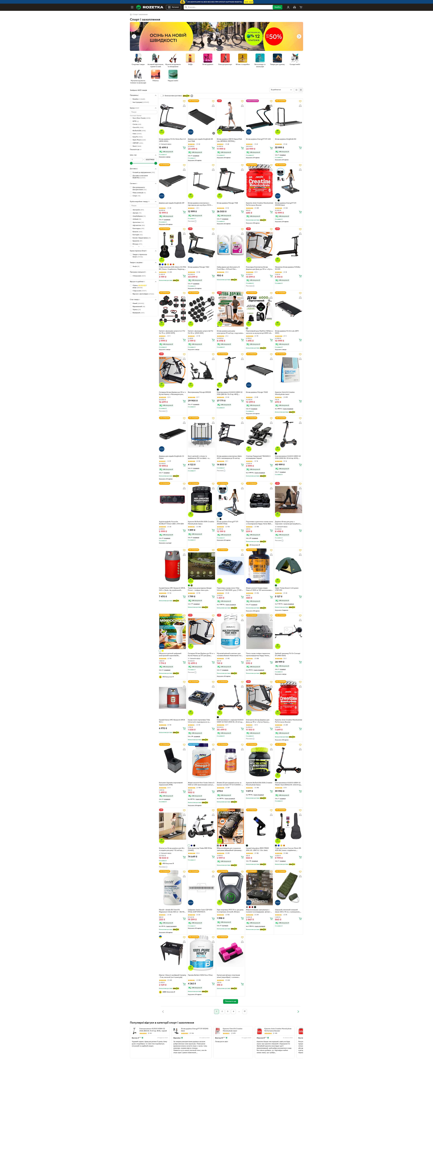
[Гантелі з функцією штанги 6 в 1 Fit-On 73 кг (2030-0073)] (172, 309)
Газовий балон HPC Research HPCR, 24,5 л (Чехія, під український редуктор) (172, 589)
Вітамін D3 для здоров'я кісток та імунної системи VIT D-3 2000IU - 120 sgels (229, 784)
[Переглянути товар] (276, 200)
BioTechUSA (139, 130)
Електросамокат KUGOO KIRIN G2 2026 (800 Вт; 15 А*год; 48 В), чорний (229, 394)
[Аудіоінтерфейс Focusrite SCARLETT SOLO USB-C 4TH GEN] (172, 499)
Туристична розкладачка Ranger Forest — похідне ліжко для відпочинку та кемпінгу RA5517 (200, 589)
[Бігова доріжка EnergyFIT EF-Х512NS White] (230, 499)
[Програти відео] (213, 133)
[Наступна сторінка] (298, 1011)
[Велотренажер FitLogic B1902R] (201, 370)
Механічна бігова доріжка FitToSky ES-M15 (287, 268)
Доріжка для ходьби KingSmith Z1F (171, 203)
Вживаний (138, 312)
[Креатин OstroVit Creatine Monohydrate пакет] (288, 370)
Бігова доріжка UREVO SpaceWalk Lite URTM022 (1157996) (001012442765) (229, 140)
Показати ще (134, 149)
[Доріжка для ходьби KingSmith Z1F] (172, 181)
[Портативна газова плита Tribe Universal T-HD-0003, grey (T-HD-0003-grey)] (230, 566)
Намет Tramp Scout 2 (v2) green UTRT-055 (286, 589)
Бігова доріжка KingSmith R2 (285, 139)
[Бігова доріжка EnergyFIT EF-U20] (259, 117)
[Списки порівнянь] (294, 7)
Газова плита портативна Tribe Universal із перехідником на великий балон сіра (199, 721)
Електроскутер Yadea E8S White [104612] (200, 849)
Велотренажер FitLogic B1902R (199, 392)
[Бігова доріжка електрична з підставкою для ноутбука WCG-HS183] (201, 181)
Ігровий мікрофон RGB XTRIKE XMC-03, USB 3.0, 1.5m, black (257, 849)
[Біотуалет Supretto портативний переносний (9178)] (172, 760)
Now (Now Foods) (141, 118)
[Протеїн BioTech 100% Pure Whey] (201, 953)
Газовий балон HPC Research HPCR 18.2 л (172, 721)
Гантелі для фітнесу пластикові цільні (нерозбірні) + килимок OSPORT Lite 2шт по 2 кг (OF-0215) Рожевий (230, 977)
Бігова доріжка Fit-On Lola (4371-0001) (287, 332)
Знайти (277, 7)
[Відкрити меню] (132, 7)
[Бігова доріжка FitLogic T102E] (259, 370)
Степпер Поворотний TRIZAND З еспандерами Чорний (258, 457)
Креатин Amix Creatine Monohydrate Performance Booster (259, 204)
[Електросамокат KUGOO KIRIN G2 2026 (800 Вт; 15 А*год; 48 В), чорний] (230, 370)
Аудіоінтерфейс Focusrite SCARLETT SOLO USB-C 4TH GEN (171, 523)
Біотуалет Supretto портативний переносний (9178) (171, 784)
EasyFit (138, 137)
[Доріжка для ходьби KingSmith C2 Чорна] (172, 434)
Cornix (137, 124)
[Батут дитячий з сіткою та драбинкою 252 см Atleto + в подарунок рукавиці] (201, 434)
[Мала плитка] (301, 90)
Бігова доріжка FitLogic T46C (198, 267)
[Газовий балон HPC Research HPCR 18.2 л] (172, 697)
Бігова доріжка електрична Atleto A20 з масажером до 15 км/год (229, 457)
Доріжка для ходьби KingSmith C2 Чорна (171, 457)
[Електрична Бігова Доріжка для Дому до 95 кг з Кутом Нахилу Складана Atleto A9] (259, 697)
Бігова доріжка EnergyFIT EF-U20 (258, 139)
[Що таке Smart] (192, 96)
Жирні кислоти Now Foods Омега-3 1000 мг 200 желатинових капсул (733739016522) (201, 784)
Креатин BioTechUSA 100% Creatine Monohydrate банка (201, 523)
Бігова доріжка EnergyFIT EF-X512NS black (286, 204)
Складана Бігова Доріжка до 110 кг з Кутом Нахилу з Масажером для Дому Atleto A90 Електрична (172, 394)
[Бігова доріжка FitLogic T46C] (201, 245)
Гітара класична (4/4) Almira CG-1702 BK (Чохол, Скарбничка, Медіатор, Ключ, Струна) (172, 268)
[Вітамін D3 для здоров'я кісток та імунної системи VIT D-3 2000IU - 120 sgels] (230, 760)
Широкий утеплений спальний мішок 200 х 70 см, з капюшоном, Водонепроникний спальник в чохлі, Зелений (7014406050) (288, 911)
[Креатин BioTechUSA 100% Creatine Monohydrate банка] (201, 499)
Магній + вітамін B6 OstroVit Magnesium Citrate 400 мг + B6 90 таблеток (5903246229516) (171, 911)
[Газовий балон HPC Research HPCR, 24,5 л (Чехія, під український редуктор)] (172, 566)
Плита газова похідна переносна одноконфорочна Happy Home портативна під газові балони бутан (259, 655)
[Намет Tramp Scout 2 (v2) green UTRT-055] (288, 566)
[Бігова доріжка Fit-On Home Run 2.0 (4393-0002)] (172, 117)
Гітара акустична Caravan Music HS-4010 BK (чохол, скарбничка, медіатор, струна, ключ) (288, 850)
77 (244, 1011)
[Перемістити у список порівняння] (184, 106)
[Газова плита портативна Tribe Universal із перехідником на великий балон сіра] (201, 697)
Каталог (175, 7)
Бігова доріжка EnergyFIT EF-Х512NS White (228, 523)
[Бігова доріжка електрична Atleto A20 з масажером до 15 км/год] (230, 434)
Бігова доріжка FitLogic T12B (227, 203)
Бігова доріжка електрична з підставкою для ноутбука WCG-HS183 (199, 204)
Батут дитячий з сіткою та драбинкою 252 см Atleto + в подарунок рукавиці (198, 458)
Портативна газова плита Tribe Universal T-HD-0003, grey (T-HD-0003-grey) (229, 589)
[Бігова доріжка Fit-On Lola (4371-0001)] (288, 309)
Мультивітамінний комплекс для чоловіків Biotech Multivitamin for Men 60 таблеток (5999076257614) (229, 655)
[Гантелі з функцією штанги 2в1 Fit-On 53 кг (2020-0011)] (201, 309)
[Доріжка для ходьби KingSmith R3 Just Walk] (201, 117)
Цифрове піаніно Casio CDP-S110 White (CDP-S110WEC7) (200, 911)
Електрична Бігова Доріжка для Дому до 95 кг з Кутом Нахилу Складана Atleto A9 (257, 721)
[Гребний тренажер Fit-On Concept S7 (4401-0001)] (288, 631)
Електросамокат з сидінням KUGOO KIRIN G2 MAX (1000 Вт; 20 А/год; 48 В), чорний (230, 721)
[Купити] (184, 148)
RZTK (136, 121)
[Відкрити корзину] (301, 7)
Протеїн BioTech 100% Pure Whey (200, 975)
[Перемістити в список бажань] (184, 101)
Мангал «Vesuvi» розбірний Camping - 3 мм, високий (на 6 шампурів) (172, 976)
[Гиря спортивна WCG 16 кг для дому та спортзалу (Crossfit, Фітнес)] (230, 887)
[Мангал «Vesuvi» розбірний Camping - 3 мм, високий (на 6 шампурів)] (172, 953)
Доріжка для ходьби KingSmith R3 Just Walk (200, 140)
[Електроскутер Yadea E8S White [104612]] (201, 826)
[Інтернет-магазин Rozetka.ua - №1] (149, 7)
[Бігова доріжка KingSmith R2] (288, 117)
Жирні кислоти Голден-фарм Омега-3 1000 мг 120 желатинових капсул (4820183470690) (258, 589)
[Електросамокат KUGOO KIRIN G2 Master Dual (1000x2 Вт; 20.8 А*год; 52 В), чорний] (288, 760)
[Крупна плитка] (296, 90)
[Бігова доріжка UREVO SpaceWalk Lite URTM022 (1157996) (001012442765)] (230, 117)
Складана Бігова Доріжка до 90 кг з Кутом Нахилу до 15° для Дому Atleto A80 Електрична (201, 655)
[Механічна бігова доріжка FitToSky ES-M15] (288, 245)
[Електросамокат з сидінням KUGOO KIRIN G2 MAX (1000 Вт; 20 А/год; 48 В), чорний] (230, 697)
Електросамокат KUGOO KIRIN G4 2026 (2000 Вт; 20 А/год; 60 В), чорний (288, 458)
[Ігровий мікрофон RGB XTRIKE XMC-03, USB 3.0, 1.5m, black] (259, 826)
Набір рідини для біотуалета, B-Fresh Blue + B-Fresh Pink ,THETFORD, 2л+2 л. (228, 268)
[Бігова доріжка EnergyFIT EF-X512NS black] (288, 181)
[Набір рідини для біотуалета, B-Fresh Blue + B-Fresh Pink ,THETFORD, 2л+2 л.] (230, 245)
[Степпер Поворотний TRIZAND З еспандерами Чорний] (259, 434)
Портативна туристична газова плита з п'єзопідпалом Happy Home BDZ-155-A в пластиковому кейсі (259, 523)
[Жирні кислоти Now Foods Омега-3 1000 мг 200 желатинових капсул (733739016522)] (201, 760)
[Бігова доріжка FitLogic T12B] (230, 181)
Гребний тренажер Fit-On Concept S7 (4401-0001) (287, 654)
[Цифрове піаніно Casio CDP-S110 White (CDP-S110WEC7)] (201, 887)
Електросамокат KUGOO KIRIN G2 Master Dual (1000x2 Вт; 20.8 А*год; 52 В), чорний (288, 784)
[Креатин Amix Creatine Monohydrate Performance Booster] (259, 181)
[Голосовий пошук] (270, 7)
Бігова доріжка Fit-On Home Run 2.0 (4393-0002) (172, 140)
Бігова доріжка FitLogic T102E (257, 392)
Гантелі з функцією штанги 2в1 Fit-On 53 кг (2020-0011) (200, 332)
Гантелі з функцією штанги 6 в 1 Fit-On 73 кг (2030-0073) (172, 332)
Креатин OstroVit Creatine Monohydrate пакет (285, 393)
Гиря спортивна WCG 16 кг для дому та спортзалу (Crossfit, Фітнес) (230, 911)
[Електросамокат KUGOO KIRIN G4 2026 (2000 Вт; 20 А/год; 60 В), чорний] (288, 434)
